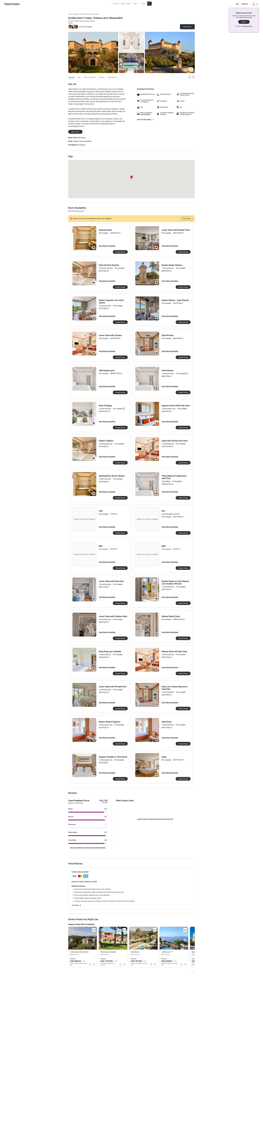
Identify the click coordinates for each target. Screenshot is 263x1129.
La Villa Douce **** (167, 952)
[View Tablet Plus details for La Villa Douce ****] (185, 930)
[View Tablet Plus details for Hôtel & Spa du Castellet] (124, 930)
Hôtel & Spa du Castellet (108, 952)
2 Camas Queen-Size (169, 514)
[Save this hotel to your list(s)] (189, 77)
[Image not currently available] (84, 238)
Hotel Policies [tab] (112, 77)
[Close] (256, 11)
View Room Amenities (107, 246)
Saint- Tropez (95, 14)
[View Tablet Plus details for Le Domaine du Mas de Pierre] (94, 930)
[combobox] (116, 3)
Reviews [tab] (101, 77)
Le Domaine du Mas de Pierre (79, 952)
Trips (237, 4)
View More (75, 905)
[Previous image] (71, 940)
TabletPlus (244, 4)
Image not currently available (84, 519)
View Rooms (187, 27)
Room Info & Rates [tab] (90, 77)
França (70, 14)
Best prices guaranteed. (76, 211)
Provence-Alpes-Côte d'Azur (82, 14)
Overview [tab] (71, 77)
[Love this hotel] (193, 77)
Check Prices (186, 218)
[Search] (149, 4)
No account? (244, 26)
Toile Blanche (135, 952)
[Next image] (93, 940)
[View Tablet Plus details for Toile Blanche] (154, 930)
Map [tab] (79, 77)
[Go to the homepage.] (12, 4)
